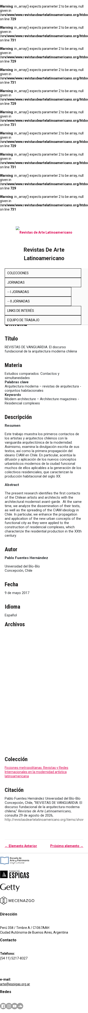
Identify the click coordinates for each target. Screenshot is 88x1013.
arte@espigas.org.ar (15, 984)
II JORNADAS (20, 301)
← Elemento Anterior (21, 846)
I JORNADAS (19, 292)
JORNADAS (16, 282)
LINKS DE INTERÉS (20, 311)
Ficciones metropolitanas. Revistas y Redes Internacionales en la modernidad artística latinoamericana (36, 772)
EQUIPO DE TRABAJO (23, 320)
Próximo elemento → (66, 846)
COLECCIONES (18, 273)
